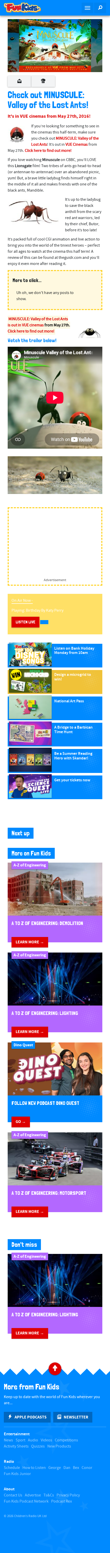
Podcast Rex (61, 1501)
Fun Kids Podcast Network (26, 1501)
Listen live (25, 622)
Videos (46, 1440)
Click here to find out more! (31, 331)
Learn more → (30, 942)
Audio (33, 1440)
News (8, 1440)
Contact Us (13, 1495)
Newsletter (76, 1417)
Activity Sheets (16, 1446)
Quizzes (38, 1446)
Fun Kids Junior (17, 1474)
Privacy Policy (68, 1495)
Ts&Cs (48, 1495)
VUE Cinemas (76, 144)
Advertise (33, 1495)
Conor (87, 1467)
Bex (76, 1467)
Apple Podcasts (31, 1417)
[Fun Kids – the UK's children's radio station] (27, 8)
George (54, 1467)
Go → (21, 1121)
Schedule (12, 1467)
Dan (66, 1467)
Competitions (66, 1440)
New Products (59, 1446)
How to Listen (34, 1467)
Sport (20, 1440)
